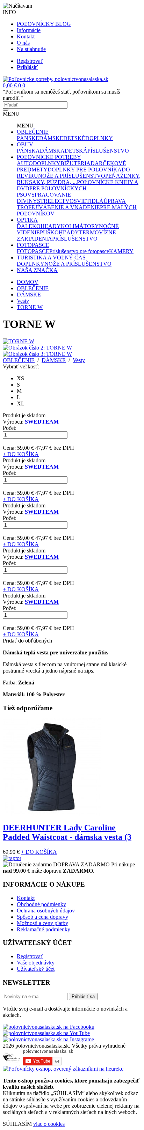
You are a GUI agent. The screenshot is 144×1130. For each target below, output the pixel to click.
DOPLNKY (99, 138)
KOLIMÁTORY (80, 226)
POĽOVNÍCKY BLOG (44, 24)
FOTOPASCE (33, 245)
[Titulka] (55, 79)
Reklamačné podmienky (43, 929)
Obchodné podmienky (41, 904)
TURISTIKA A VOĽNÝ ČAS (51, 258)
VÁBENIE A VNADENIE (69, 207)
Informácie (29, 30)
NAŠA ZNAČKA (37, 270)
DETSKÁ (76, 151)
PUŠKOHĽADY (59, 232)
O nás (23, 43)
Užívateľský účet (36, 969)
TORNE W (30, 307)
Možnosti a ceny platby (42, 923)
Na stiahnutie (31, 49)
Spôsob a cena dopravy (42, 917)
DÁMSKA (52, 151)
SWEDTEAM (42, 422)
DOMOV (27, 282)
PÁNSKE (28, 138)
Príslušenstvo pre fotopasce (79, 251)
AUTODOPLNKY (38, 163)
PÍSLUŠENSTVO (108, 151)
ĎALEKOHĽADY (39, 226)
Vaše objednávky (36, 963)
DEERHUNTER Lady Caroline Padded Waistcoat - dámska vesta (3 (67, 832)
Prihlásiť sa (83, 996)
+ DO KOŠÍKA (21, 454)
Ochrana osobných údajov (46, 910)
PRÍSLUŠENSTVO (75, 239)
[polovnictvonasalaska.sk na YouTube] (46, 1033)
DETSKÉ (74, 138)
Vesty (23, 301)
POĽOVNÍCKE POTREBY (49, 157)
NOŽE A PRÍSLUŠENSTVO (71, 176)
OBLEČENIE (33, 132)
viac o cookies (49, 1124)
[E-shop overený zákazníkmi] (63, 1069)
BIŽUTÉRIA (75, 163)
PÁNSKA (28, 151)
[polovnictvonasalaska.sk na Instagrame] (48, 1039)
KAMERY (121, 251)
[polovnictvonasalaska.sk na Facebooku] (48, 1027)
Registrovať (30, 61)
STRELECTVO (55, 201)
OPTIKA (27, 220)
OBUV (25, 144)
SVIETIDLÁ (88, 201)
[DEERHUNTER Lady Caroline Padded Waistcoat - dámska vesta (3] (52, 814)
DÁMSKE (51, 138)
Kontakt (26, 36)
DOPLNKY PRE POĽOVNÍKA (85, 170)
